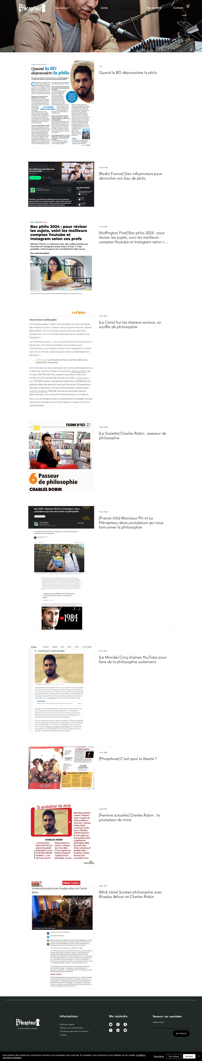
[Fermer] (198, 1056)
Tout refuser (173, 1056)
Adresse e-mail (158, 1022)
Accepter (189, 1056)
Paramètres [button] (159, 1056)
